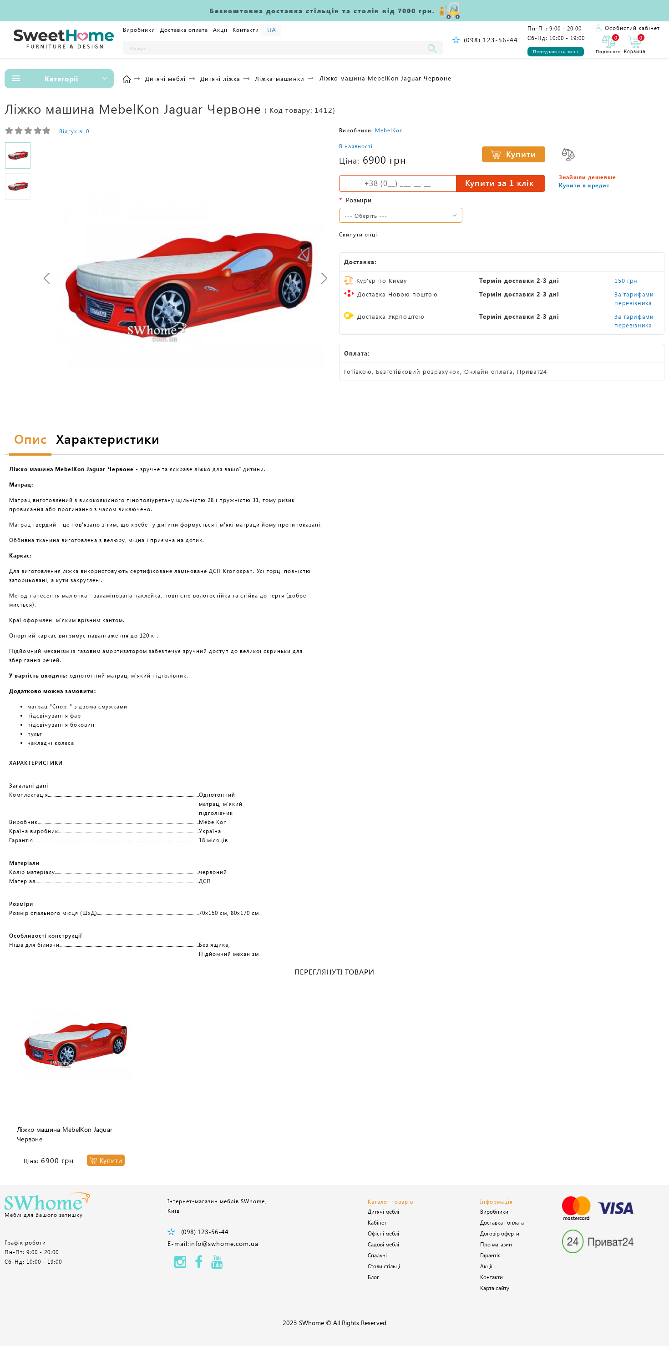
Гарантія (490, 1255)
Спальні (377, 1255)
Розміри (359, 200)
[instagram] (180, 1264)
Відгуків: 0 (74, 131)
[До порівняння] (568, 154)
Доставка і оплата (502, 1222)
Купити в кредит (584, 185)
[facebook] (199, 1264)
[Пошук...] (434, 48)
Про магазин (496, 1244)
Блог (373, 1277)
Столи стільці (384, 1266)
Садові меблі (383, 1244)
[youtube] (217, 1264)
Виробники (139, 29)
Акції (220, 29)
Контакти (246, 29)
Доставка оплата (184, 29)
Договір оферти (499, 1233)
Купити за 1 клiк (499, 182)
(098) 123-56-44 (491, 39)
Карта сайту (494, 1287)
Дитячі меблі (383, 1211)
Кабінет (377, 1222)
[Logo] (64, 39)
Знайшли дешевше (587, 177)
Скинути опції (359, 234)
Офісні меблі (383, 1233)
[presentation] (46, 278)
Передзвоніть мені (555, 51)
